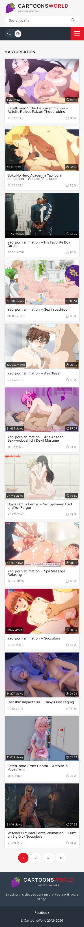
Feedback (42, 912)
